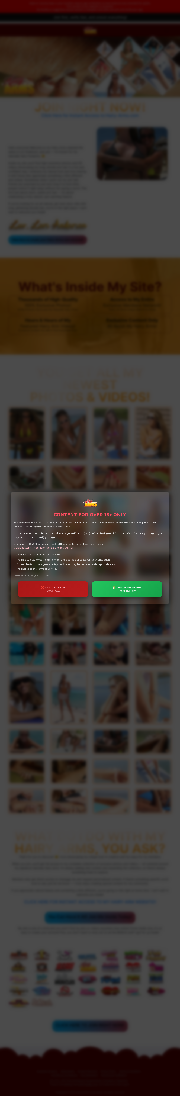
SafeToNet (57, 547)
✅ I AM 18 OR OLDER (127, 589)
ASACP (69, 547)
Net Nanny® (41, 547)
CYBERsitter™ (23, 547)
